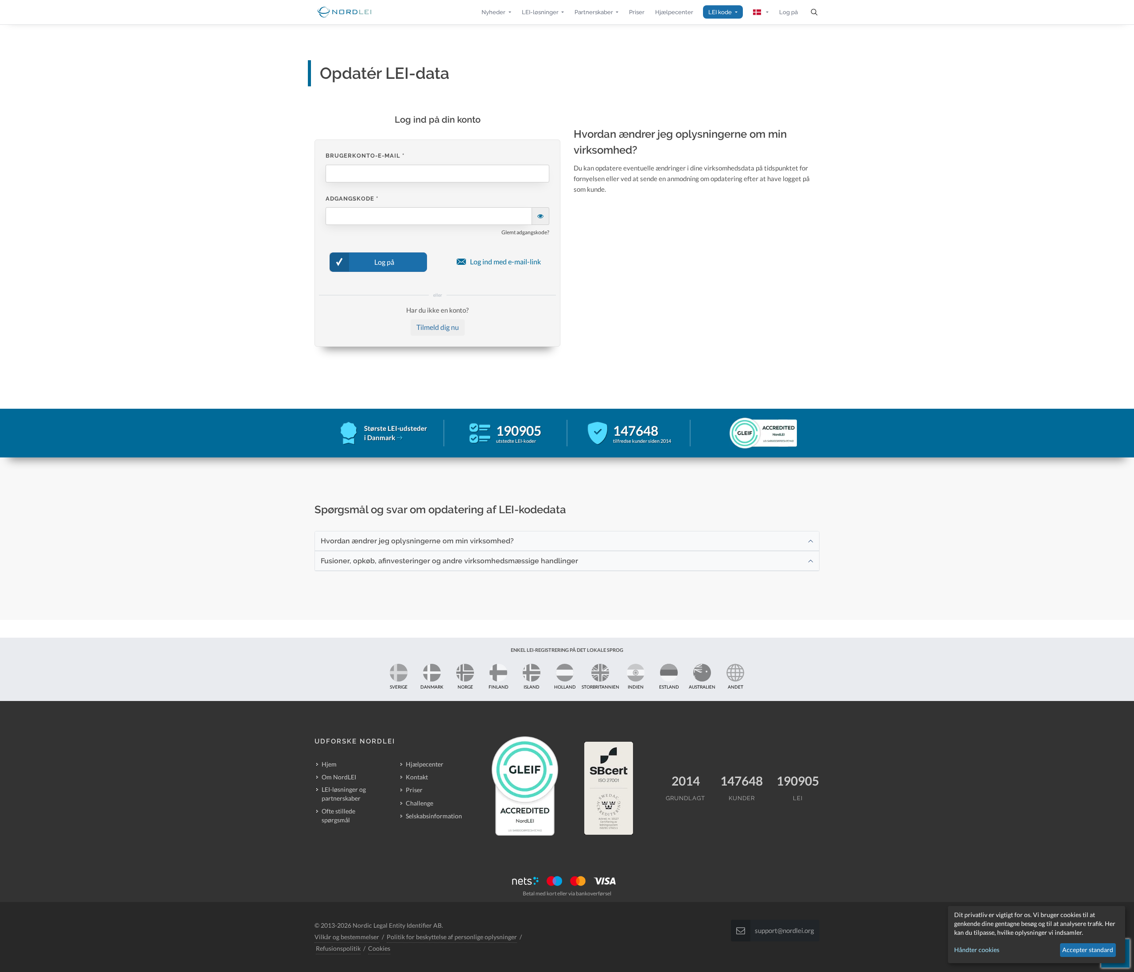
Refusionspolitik (338, 948)
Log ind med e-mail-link (505, 261)
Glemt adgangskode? (525, 232)
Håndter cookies (976, 949)
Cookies (379, 948)
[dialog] (1036, 934)
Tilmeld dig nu (437, 327)
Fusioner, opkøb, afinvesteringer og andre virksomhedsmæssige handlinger (449, 561)
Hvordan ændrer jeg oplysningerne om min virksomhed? (417, 541)
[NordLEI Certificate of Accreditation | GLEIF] (752, 433)
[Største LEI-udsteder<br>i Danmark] (399, 437)
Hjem (329, 764)
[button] (496, 12)
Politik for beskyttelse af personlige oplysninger (452, 937)
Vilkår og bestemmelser (347, 937)
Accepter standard (1087, 949)
